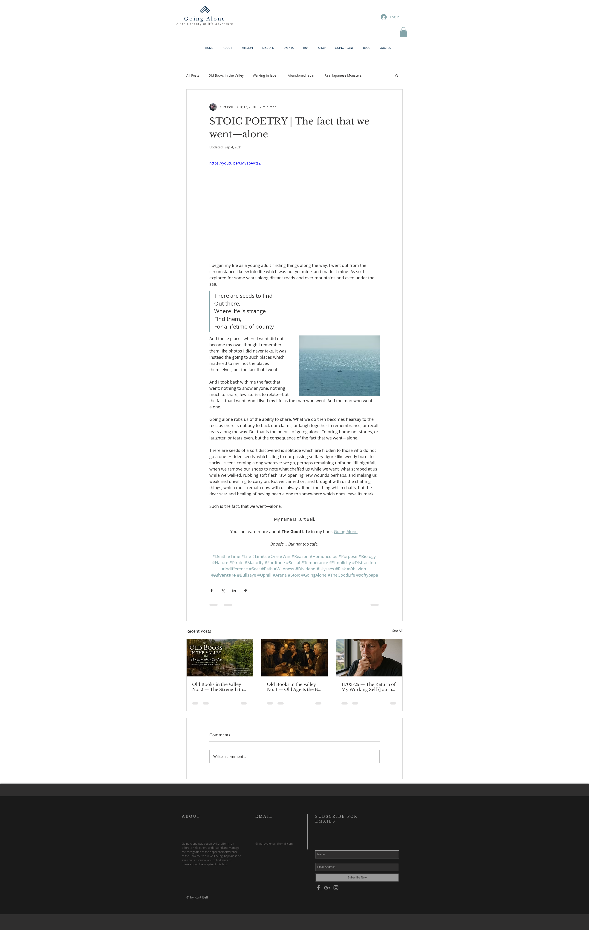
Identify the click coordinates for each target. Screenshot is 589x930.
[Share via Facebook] (211, 590)
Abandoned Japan (301, 75)
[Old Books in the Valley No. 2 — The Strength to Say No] (220, 657)
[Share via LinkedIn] (234, 590)
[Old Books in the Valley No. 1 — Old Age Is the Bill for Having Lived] (294, 657)
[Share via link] (245, 590)
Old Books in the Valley (226, 75)
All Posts (192, 75)
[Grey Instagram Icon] (336, 887)
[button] (403, 32)
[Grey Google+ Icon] (327, 887)
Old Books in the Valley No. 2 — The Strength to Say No (217, 687)
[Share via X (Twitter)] (223, 590)
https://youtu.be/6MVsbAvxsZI (235, 163)
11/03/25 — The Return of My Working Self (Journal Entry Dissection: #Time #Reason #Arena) (368, 687)
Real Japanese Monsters (343, 75)
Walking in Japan (266, 75)
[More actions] (377, 107)
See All (397, 630)
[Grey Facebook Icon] (318, 887)
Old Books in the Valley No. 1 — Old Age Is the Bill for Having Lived (294, 687)
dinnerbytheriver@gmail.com (274, 843)
